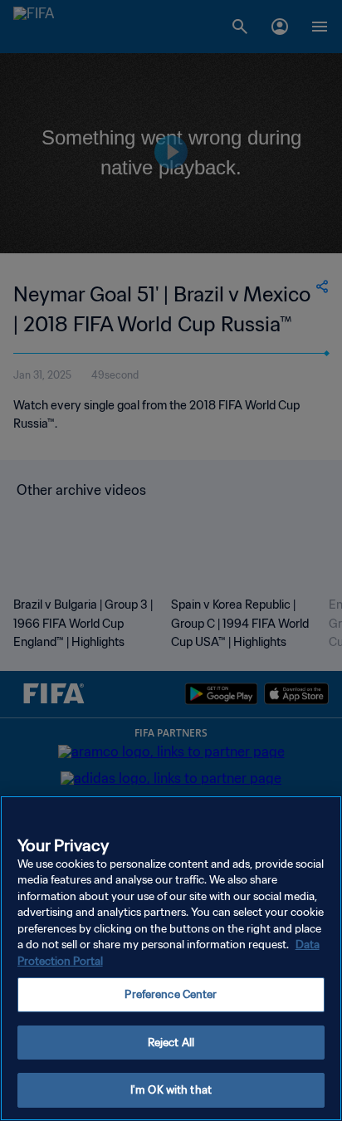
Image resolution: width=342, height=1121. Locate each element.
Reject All (171, 1042)
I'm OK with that (171, 1090)
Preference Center (171, 994)
